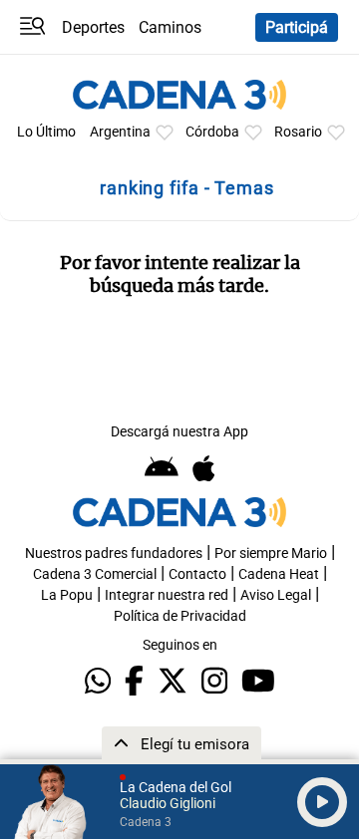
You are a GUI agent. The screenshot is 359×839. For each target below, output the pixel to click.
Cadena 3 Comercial (95, 574)
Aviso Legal (275, 595)
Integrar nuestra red (166, 595)
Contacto (197, 574)
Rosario (298, 132)
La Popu (67, 595)
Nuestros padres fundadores (113, 553)
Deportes (93, 27)
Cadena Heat (278, 574)
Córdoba (212, 132)
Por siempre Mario (270, 553)
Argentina (120, 132)
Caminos (170, 27)
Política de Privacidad (180, 616)
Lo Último (46, 132)
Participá (296, 27)
